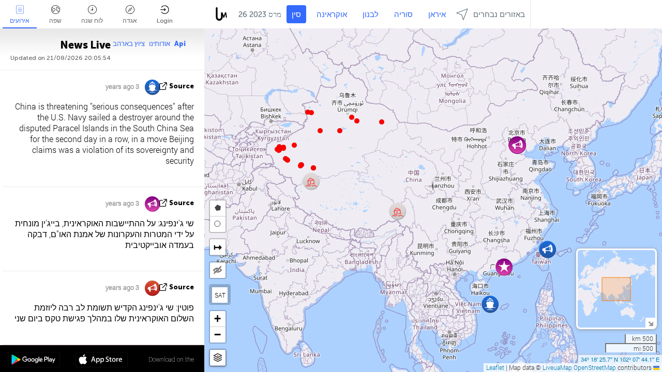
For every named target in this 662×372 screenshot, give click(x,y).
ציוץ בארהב (129, 44)
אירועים (19, 20)
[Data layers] (217, 358)
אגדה (130, 20)
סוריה (403, 14)
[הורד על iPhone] (102, 360)
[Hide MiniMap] (650, 323)
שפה (55, 20)
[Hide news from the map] (217, 270)
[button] (300, 165)
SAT (220, 295)
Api (180, 44)
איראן (437, 14)
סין (296, 14)
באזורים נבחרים (499, 14)
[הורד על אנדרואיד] (34, 360)
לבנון (371, 14)
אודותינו (159, 44)
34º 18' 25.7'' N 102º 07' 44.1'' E (620, 359)
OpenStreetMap (595, 367)
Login (165, 20)
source (181, 86)
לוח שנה (92, 20)
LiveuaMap (557, 367)
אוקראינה (332, 14)
